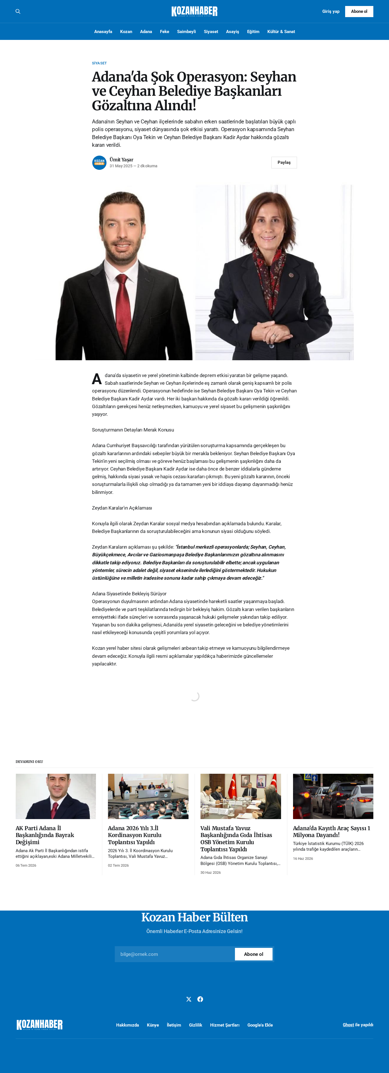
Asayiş (232, 31)
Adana (146, 31)
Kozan (126, 31)
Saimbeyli (186, 31)
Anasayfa (103, 31)
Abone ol (359, 11)
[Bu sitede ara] (18, 11)
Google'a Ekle (260, 1025)
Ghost (348, 1024)
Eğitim (253, 31)
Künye (153, 1025)
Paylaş (284, 162)
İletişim (174, 1025)
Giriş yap (330, 11)
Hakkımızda (127, 1025)
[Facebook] (200, 999)
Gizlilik (195, 1025)
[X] (189, 999)
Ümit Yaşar (121, 159)
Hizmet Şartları (224, 1025)
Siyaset (211, 31)
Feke (164, 31)
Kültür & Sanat (281, 31)
